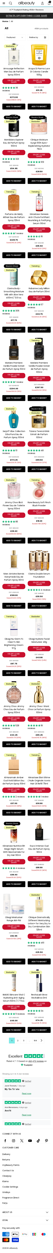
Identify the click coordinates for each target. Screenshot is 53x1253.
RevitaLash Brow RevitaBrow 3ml (39, 996)
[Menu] (4, 3)
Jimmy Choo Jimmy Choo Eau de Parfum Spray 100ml (13, 709)
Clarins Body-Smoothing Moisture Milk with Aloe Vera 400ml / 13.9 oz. (14, 293)
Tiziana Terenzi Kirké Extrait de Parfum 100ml (39, 434)
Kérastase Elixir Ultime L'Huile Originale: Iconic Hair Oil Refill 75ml (39, 780)
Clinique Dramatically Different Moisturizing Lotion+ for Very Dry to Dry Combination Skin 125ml (39, 923)
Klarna (5, 1181)
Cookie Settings (10, 1186)
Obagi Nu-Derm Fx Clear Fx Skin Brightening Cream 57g (13, 643)
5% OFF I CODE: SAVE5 (14, 81)
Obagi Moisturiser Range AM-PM (14, 919)
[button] (10, 3)
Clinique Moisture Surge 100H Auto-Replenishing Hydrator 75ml (39, 144)
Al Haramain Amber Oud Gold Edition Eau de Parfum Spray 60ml (14, 780)
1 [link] (11, 1040)
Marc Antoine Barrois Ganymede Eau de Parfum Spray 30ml (14, 576)
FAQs (4, 1203)
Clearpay (6, 1175)
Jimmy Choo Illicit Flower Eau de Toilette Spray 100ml (14, 505)
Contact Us (8, 1170)
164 (35, 1040)
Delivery (6, 1154)
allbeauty (13, 1248)
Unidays (6, 1192)
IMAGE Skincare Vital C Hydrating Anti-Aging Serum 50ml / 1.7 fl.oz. (14, 997)
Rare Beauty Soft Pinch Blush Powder (39, 504)
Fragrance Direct (10, 1197)
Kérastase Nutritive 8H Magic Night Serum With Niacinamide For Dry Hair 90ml (14, 850)
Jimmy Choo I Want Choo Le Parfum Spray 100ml (39, 709)
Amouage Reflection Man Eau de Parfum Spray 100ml (13, 71)
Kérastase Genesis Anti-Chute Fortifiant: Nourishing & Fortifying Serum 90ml (39, 219)
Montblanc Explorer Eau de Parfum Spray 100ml (13, 142)
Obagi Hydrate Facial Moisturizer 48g (39, 640)
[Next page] (41, 1040)
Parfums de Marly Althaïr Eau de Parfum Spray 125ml (14, 217)
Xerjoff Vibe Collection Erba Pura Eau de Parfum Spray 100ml (14, 434)
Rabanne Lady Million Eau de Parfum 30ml (39, 290)
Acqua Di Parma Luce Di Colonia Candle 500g (39, 71)
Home (5, 21)
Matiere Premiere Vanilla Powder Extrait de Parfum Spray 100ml (39, 367)
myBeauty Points (10, 1165)
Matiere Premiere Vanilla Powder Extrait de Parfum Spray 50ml (14, 365)
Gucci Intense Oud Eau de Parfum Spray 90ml (39, 848)
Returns (6, 1159)
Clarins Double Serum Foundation (39, 575)
